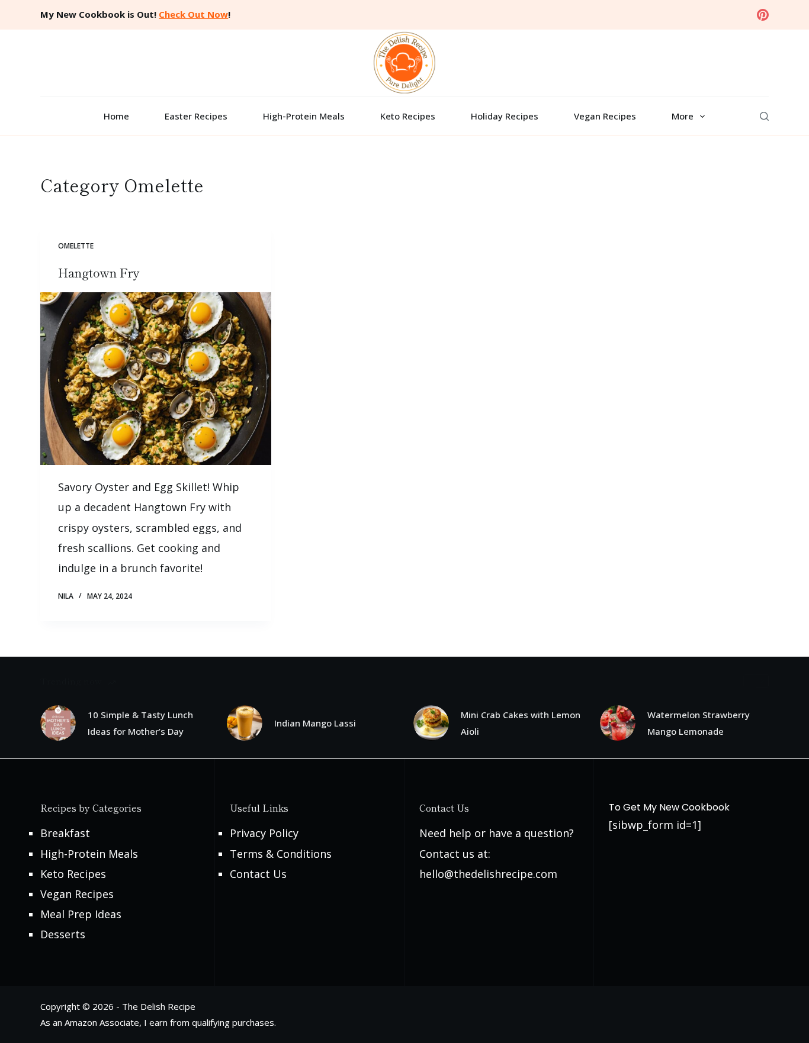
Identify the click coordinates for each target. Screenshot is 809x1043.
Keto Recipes (407, 116)
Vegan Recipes (605, 116)
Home (116, 116)
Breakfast (65, 833)
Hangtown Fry (98, 272)
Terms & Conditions (281, 854)
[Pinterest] (763, 15)
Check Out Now (193, 14)
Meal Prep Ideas (80, 914)
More (683, 116)
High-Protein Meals (304, 116)
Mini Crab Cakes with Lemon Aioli (520, 723)
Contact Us (258, 874)
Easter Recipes (196, 116)
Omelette (76, 246)
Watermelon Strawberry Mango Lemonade (698, 723)
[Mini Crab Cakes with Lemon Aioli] (431, 723)
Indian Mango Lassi (315, 723)
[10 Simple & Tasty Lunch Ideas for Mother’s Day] (58, 723)
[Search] (764, 116)
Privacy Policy (264, 833)
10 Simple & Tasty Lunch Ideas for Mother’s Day (140, 723)
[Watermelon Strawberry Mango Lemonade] (617, 723)
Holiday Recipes (504, 116)
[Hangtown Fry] (155, 378)
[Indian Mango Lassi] (244, 723)
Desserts (62, 934)
